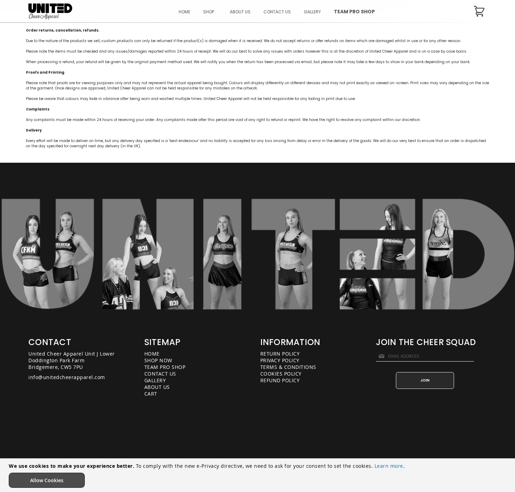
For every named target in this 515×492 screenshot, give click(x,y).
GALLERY (155, 380)
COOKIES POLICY (281, 373)
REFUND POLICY (280, 380)
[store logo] (50, 12)
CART (150, 393)
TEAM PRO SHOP (165, 367)
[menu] (277, 12)
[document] (258, 475)
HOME (152, 353)
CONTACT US (160, 373)
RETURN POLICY (280, 353)
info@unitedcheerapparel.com (66, 377)
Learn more (389, 466)
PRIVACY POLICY (280, 360)
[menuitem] (210, 12)
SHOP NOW (158, 360)
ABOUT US (157, 387)
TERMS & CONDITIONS (288, 367)
